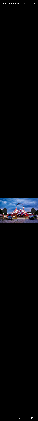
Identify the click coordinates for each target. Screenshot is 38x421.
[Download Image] (7, 418)
